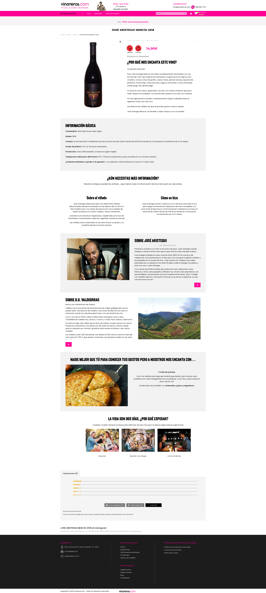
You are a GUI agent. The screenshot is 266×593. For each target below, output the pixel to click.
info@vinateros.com (182, 7)
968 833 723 (200, 7)
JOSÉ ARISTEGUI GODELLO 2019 (198, 40)
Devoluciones (125, 550)
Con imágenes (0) (116, 505)
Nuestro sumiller (126, 572)
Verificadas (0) (136, 505)
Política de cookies (171, 553)
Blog (122, 575)
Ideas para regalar (112, 14)
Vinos (89, 14)
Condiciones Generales (172, 550)
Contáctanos (125, 578)
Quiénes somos (126, 570)
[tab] (70, 473)
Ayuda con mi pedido (128, 558)
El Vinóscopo (125, 555)
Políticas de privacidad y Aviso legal (177, 547)
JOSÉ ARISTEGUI (134, 41)
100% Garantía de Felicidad (130, 552)
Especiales (98, 14)
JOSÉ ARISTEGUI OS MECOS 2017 (196, 40)
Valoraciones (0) (70, 473)
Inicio (63, 35)
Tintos (75, 35)
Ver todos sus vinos (167, 245)
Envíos (123, 547)
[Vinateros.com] (74, 5)
